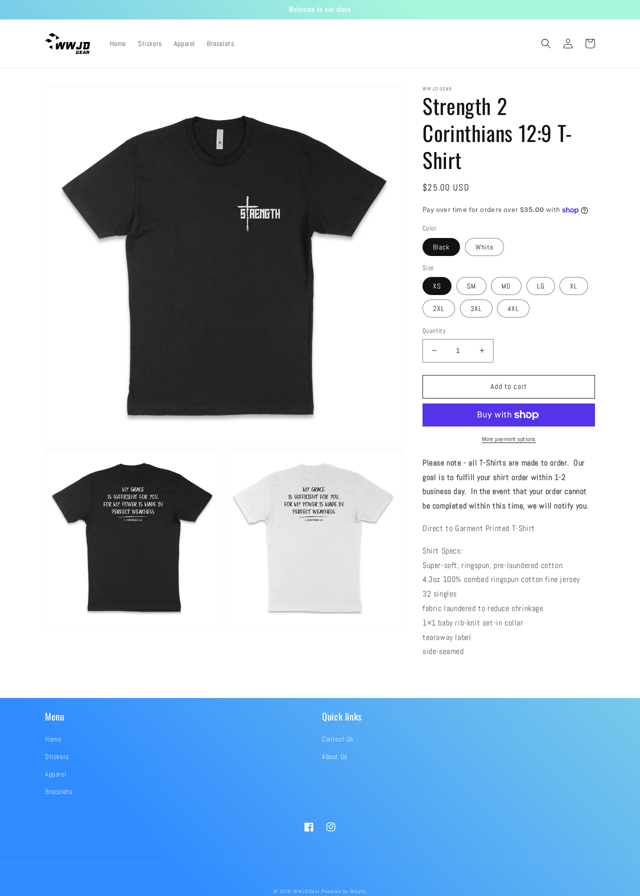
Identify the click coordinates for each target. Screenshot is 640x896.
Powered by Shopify (344, 891)
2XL (438, 308)
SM (471, 286)
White (485, 247)
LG (540, 286)
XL (574, 286)
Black (441, 247)
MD (506, 286)
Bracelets (58, 791)
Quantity (434, 330)
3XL (476, 308)
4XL (513, 308)
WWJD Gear (307, 891)
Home (53, 739)
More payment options (509, 439)
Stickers (57, 756)
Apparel (55, 774)
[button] (546, 43)
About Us (335, 756)
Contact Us (338, 739)
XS (437, 286)
